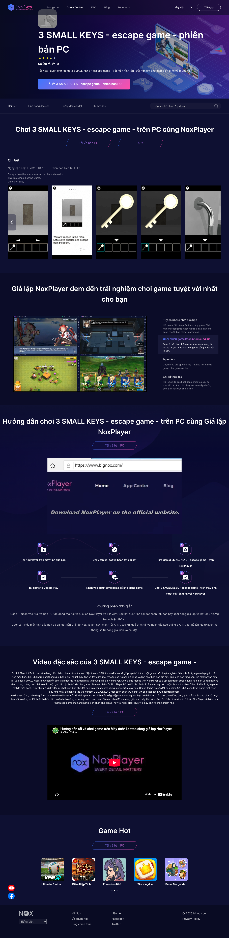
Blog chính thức (82, 924)
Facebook (124, 7)
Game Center (75, 7)
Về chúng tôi (80, 918)
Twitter (116, 924)
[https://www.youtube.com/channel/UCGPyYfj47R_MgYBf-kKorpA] (11, 888)
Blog (107, 7)
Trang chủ (53, 7)
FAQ (93, 7)
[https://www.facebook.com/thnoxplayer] (11, 896)
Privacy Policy (191, 918)
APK (141, 143)
